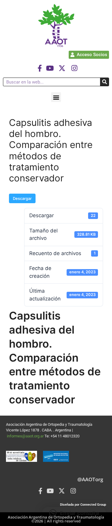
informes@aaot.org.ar (26, 436)
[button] (56, 97)
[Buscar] (104, 82)
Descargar (22, 198)
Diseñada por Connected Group (83, 505)
